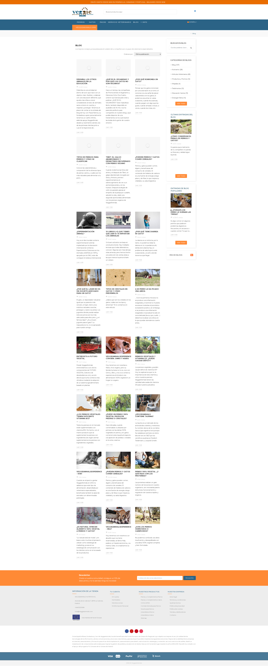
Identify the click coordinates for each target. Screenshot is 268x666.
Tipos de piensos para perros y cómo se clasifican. (88, 159)
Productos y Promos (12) (181, 79)
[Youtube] (131, 631)
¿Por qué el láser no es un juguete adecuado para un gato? (88, 291)
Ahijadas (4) (176, 84)
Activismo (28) (177, 70)
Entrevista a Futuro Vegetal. (87, 357)
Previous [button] (170, 146)
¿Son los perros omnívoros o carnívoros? (143, 529)
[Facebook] (127, 631)
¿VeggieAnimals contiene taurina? (144, 415)
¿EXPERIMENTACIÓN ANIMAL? (85, 233)
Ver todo (181, 104)
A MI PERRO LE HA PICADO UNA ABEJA (147, 290)
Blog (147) (175, 65)
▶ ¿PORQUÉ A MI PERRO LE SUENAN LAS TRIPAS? (181, 212)
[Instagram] (141, 631)
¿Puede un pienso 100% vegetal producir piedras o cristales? (117, 416)
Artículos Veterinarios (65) (181, 74)
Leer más (80, 132)
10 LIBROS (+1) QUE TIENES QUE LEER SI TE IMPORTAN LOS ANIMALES (117, 234)
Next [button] (192, 146)
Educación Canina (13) (180, 93)
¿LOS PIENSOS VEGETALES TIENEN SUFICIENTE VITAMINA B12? (88, 416)
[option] (181, 140)
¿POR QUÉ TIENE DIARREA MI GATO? (146, 233)
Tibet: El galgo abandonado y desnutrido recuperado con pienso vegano (118, 160)
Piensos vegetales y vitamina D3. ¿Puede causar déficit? (145, 358)
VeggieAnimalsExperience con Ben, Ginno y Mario (118, 357)
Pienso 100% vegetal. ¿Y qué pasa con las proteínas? (146, 474)
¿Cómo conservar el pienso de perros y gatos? (181, 138)
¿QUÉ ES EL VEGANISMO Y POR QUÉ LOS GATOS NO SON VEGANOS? (117, 81)
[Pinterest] (136, 631)
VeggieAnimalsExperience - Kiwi (89, 473)
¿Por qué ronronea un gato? (146, 80)
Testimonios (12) (178, 88)
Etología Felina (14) (179, 98)
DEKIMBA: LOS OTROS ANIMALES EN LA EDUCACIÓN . (86, 81)
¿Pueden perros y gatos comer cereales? (147, 158)
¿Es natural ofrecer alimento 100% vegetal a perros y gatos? (88, 529)
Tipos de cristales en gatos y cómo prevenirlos (116, 291)
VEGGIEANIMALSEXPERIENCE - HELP (118, 528)
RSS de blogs (175, 255)
